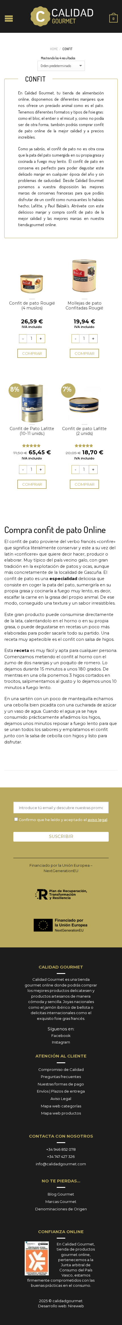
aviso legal (97, 819)
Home (54, 49)
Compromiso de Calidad (61, 1069)
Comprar (32, 353)
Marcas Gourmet (60, 1201)
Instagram (61, 1042)
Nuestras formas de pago (61, 1084)
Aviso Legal (61, 1098)
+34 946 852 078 (61, 1149)
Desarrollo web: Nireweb (61, 1306)
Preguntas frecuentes (61, 1076)
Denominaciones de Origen (61, 1209)
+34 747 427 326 (61, 1156)
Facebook (61, 1035)
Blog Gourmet (61, 1194)
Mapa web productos (61, 1113)
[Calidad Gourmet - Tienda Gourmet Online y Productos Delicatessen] (62, 16)
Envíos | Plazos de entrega (61, 1091)
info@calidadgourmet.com (61, 1164)
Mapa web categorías (61, 1106)
